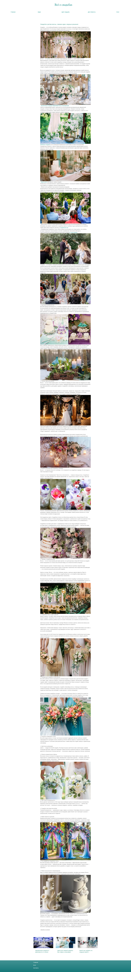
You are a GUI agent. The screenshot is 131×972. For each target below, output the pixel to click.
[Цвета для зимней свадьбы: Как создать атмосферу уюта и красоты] (65, 942)
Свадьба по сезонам (45, 929)
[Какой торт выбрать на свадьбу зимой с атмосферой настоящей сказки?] (87, 942)
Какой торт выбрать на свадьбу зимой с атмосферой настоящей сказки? (86, 951)
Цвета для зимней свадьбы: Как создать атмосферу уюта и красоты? (65, 951)
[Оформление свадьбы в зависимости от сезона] (43, 942)
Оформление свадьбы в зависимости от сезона (42, 951)
